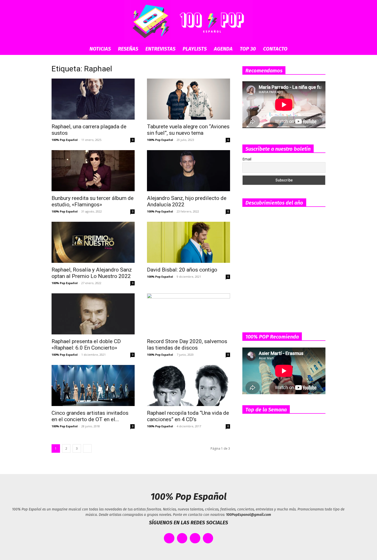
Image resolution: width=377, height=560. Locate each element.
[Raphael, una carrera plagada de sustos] (93, 99)
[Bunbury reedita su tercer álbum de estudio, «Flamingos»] (93, 170)
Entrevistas (160, 49)
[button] (319, 49)
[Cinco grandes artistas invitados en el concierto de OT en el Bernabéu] (93, 385)
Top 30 (248, 49)
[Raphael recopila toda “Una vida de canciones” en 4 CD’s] (188, 385)
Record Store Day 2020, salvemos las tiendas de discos (187, 344)
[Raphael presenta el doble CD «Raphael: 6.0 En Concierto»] (93, 313)
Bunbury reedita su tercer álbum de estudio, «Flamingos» (93, 201)
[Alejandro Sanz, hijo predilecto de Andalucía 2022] (188, 170)
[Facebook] (169, 538)
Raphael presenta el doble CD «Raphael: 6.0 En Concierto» (86, 344)
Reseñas (128, 49)
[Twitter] (182, 538)
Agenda (223, 49)
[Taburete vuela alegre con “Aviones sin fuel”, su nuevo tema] (188, 99)
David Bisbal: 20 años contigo (182, 270)
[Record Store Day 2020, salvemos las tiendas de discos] (188, 313)
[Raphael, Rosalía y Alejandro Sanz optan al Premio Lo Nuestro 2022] (93, 242)
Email (246, 159)
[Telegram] (208, 538)
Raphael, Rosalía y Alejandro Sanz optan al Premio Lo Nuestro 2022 (92, 273)
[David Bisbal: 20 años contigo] (188, 242)
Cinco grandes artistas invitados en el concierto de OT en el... (90, 416)
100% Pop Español (65, 140)
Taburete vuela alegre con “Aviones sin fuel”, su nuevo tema (188, 129)
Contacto (275, 49)
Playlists (195, 49)
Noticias (100, 49)
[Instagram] (195, 538)
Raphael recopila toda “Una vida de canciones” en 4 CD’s (188, 416)
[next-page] (87, 448)
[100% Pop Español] (188, 21)
